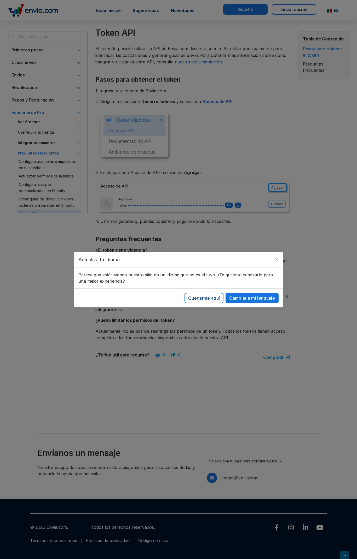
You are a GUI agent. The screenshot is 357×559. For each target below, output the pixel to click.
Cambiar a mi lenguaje (252, 298)
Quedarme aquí (204, 298)
